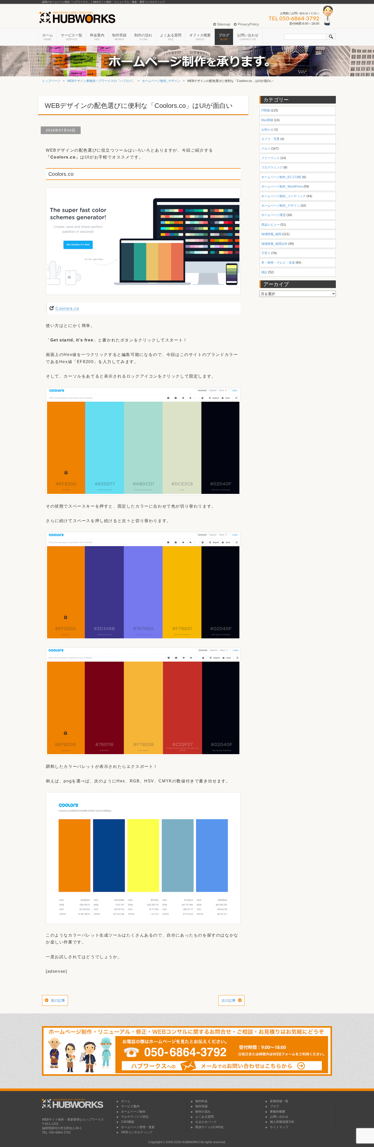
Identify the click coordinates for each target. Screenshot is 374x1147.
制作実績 (119, 37)
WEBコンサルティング (136, 1132)
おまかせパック (206, 1122)
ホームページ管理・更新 (138, 1127)
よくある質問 (170, 37)
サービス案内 (130, 1106)
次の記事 (228, 1000)
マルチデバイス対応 (135, 1117)
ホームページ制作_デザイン (161, 81)
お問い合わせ (247, 37)
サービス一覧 (71, 37)
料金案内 (97, 37)
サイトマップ (279, 1127)
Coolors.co (67, 308)
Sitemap (223, 24)
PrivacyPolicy (248, 24)
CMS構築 (127, 1122)
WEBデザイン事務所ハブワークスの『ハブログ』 (101, 81)
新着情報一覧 (279, 1101)
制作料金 (201, 1101)
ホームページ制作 (133, 1111)
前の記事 (58, 1000)
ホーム (47, 37)
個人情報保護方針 (282, 1122)
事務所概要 (277, 1111)
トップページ (51, 81)
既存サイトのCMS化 (209, 1127)
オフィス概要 (200, 37)
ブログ (224, 37)
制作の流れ (143, 37)
